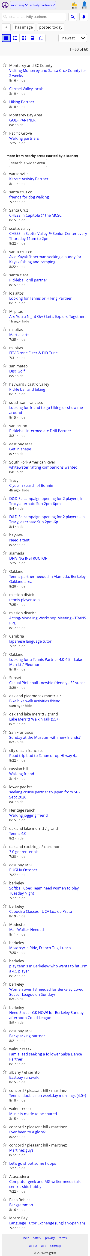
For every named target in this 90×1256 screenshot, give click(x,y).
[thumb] (15, 38)
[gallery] (32, 38)
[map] (41, 38)
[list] (6, 38)
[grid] (23, 38)
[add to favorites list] (5, 65)
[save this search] (83, 17)
